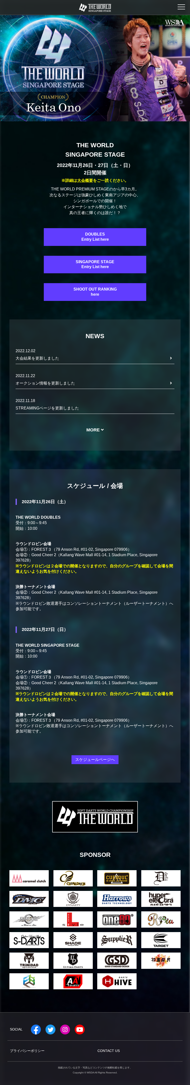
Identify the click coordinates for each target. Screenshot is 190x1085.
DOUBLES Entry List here (95, 236)
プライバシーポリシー (27, 1051)
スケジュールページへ (95, 759)
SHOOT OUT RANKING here (95, 291)
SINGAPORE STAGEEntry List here (95, 264)
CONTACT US (108, 1051)
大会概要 (85, 181)
